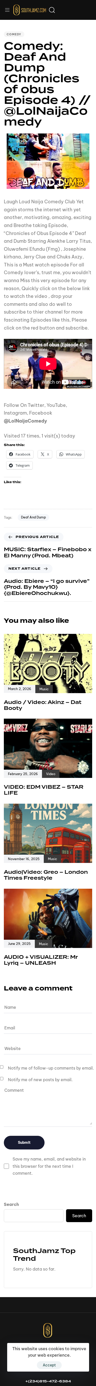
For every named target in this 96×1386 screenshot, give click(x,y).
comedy (14, 34)
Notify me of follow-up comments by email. (51, 1068)
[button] (9, 10)
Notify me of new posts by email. (40, 1079)
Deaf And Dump (33, 517)
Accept (49, 1365)
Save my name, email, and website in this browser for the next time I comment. (49, 1165)
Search (11, 1204)
